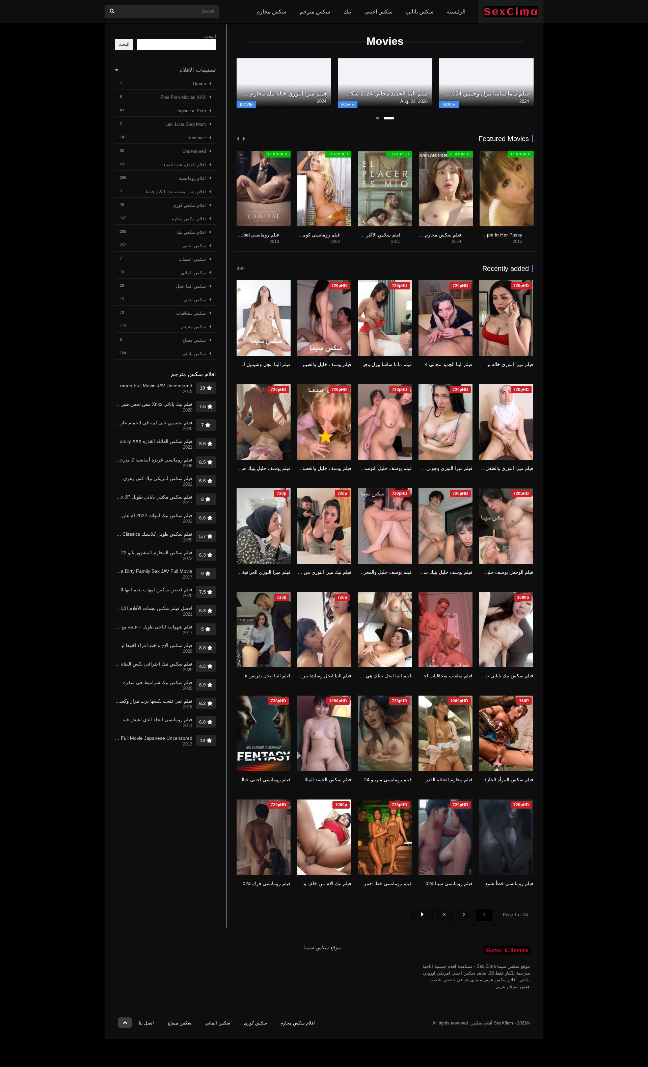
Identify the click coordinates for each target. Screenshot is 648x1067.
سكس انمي (195, 299)
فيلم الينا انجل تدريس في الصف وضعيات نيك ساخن (240, 675)
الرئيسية (456, 12)
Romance (196, 137)
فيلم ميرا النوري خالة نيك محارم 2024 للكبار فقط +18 (479, 364)
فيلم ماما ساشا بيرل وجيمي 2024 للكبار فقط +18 (362, 364)
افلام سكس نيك (191, 232)
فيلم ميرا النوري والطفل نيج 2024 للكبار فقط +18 (483, 468)
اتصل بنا (146, 1023)
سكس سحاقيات (191, 313)
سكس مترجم (315, 12)
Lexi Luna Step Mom (185, 124)
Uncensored (194, 151)
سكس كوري (255, 1023)
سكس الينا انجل (191, 286)
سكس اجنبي (378, 12)
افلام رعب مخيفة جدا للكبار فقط (175, 191)
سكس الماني (193, 272)
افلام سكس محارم (188, 218)
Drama (199, 83)
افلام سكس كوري (189, 205)
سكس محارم (271, 12)
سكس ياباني (419, 12)
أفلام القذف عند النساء (184, 164)
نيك (347, 12)
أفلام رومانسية (192, 178)
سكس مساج (194, 340)
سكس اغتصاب (192, 259)
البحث (210, 36)
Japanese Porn (191, 110)
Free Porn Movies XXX (183, 97)
